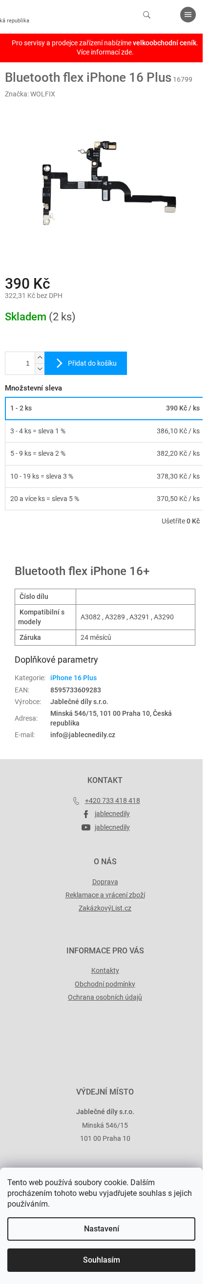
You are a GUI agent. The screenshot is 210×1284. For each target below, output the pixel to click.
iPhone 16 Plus (73, 678)
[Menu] (188, 14)
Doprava (105, 882)
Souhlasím (101, 1260)
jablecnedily (112, 814)
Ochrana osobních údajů (105, 997)
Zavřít (57, 549)
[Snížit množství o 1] (39, 368)
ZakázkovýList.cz (105, 908)
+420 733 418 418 (112, 800)
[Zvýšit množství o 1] (39, 357)
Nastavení (101, 1228)
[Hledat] (146, 14)
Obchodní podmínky (105, 984)
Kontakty (105, 970)
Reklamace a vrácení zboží (105, 895)
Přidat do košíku (92, 363)
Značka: (30, 94)
